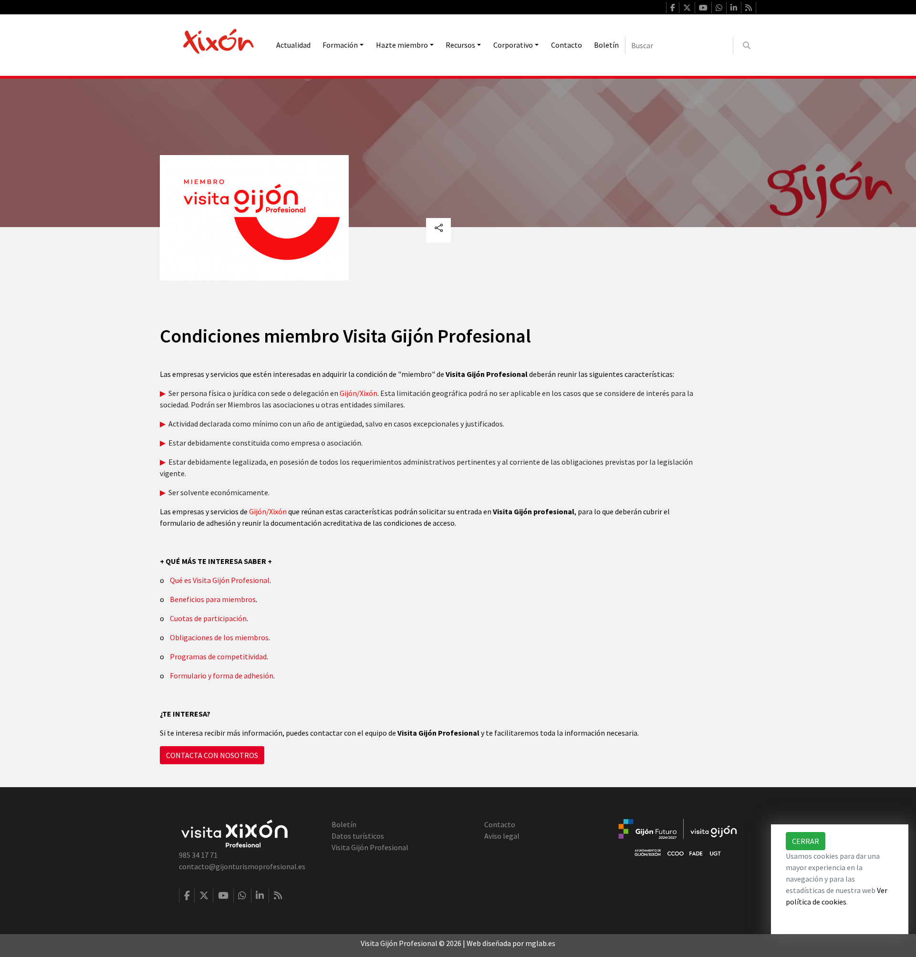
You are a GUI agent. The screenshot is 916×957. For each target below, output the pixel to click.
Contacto (566, 45)
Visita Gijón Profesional (370, 847)
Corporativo (513, 45)
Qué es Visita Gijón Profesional (220, 580)
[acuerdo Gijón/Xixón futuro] (677, 837)
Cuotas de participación (208, 618)
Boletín (606, 45)
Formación (340, 45)
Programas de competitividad (218, 656)
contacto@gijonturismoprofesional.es (242, 866)
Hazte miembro (402, 45)
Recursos (460, 45)
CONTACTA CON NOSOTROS (212, 755)
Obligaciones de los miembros (219, 637)
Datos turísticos (358, 836)
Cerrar (805, 841)
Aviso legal (502, 836)
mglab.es (540, 943)
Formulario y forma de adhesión (221, 675)
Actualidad (293, 45)
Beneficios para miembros (213, 599)
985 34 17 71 (198, 855)
